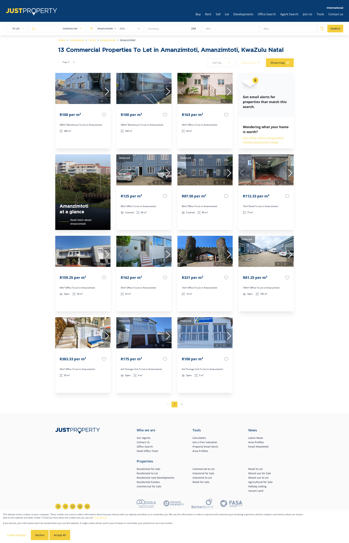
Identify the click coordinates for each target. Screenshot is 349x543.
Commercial (77, 40)
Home (61, 40)
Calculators (199, 438)
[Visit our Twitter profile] (65, 506)
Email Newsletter (258, 446)
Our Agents (144, 438)
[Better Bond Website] (202, 504)
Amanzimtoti (108, 40)
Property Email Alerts (205, 446)
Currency (153, 28)
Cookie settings (16, 535)
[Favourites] (104, 115)
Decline (39, 535)
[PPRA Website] (146, 504)
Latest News (255, 438)
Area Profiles (200, 451)
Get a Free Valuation (204, 442)
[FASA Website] (231, 504)
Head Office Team (147, 451)
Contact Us (143, 442)
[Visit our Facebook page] (58, 506)
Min (208, 28)
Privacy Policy (100, 517)
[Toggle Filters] (322, 28)
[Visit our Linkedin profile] (73, 506)
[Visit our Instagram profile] (80, 506)
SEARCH (335, 28)
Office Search (145, 446)
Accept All (60, 535)
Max (266, 28)
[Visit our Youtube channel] (87, 506)
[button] (115, 28)
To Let (92, 40)
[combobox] (134, 28)
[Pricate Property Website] (173, 504)
